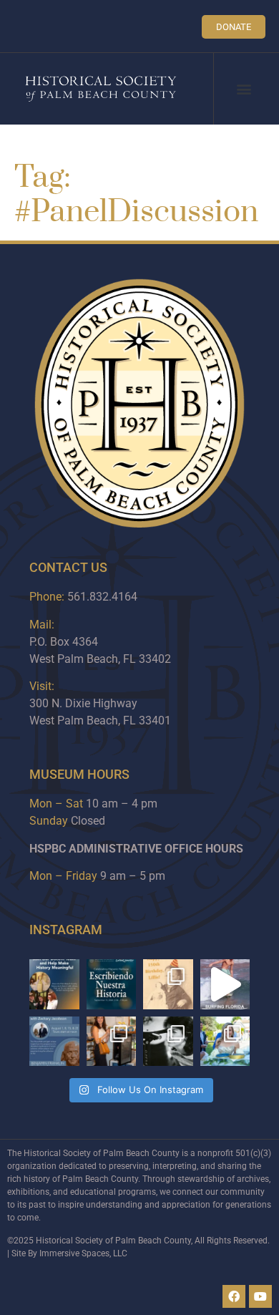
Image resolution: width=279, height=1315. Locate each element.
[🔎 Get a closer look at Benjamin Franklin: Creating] (54, 1041)
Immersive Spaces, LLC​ (83, 1253)
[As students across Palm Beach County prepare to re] (168, 1041)
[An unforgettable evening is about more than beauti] (225, 1041)
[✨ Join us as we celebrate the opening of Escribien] (112, 984)
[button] (244, 89)
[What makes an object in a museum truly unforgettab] (225, 984)
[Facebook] (233, 1296)
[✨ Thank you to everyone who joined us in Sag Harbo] (112, 1041)
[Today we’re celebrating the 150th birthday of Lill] (168, 984)
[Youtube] (260, 1296)
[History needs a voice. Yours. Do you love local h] (54, 984)
